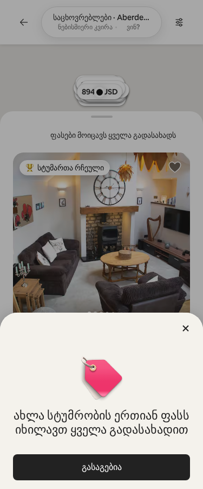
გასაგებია (102, 467)
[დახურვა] (185, 328)
